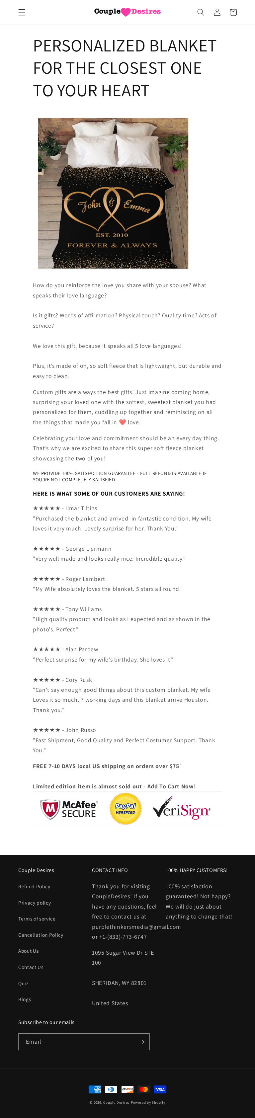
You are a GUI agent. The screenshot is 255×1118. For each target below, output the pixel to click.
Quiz (23, 983)
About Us (28, 950)
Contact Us (30, 967)
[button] (22, 12)
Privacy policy (34, 902)
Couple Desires (116, 1102)
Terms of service (37, 918)
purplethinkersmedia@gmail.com (136, 926)
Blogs (24, 999)
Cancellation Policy (40, 934)
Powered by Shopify (148, 1102)
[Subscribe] (141, 1042)
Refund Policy (34, 886)
